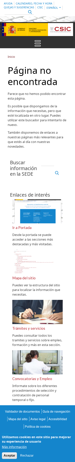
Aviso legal (38, 419)
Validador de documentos (22, 411)
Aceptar (9, 455)
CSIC (40, 7)
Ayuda (8, 3)
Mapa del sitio (18, 419)
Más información (14, 447)
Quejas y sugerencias (19, 7)
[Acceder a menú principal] (38, 44)
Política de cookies (38, 426)
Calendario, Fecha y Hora (34, 3)
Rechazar (26, 455)
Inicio (11, 57)
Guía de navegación (56, 411)
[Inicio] (37, 29)
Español (53, 7)
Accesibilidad (57, 419)
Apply (29, 12)
